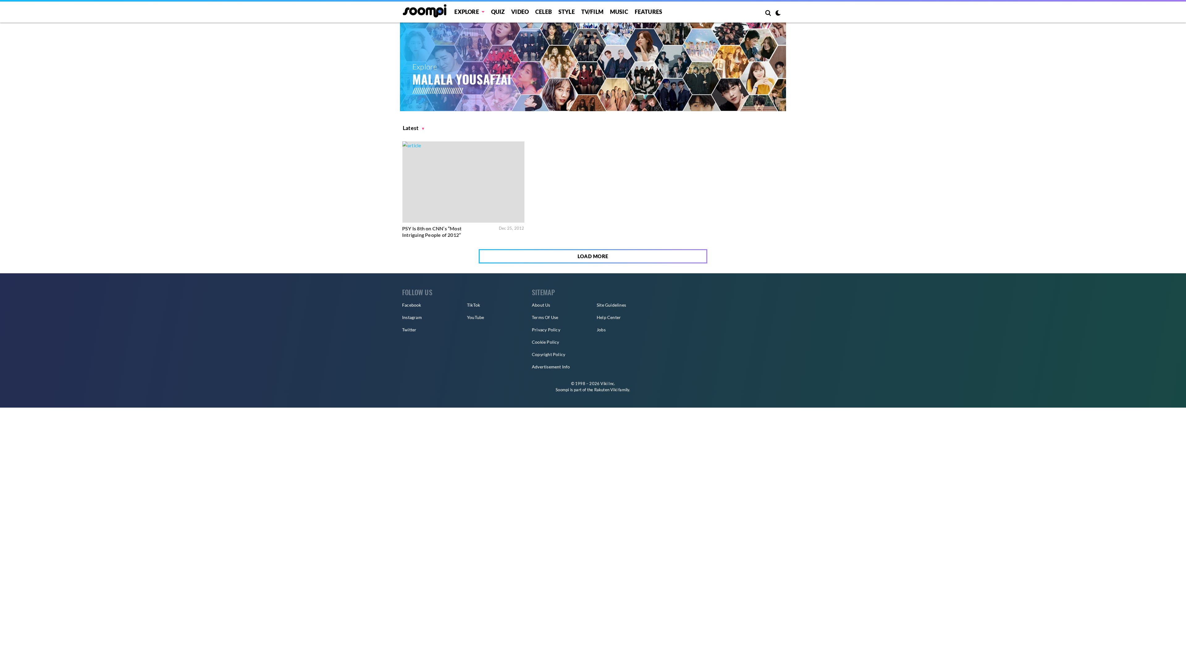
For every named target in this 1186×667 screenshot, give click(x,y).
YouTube (475, 317)
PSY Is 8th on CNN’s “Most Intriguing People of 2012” (431, 231)
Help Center (609, 317)
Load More (593, 256)
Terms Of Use (545, 317)
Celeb (543, 11)
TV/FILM (592, 11)
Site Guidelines (611, 305)
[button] (413, 128)
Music (619, 11)
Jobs (601, 329)
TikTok (473, 305)
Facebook (411, 305)
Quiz (498, 11)
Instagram (412, 317)
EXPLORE (466, 11)
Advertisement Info (551, 366)
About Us (541, 305)
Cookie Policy (545, 342)
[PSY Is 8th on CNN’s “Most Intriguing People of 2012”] (463, 182)
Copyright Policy (548, 354)
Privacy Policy (546, 329)
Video (520, 11)
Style (566, 11)
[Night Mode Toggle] (778, 13)
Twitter (409, 329)
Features (648, 11)
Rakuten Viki (605, 389)
